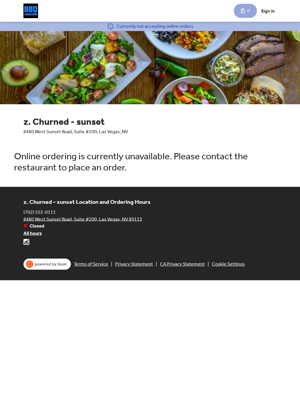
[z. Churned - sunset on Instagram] (26, 243)
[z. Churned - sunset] (30, 11)
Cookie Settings (228, 264)
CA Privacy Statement (182, 264)
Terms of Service (91, 264)
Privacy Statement (134, 264)
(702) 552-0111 (39, 212)
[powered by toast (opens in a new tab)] (47, 264)
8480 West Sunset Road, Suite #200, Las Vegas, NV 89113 (82, 219)
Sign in (268, 11)
